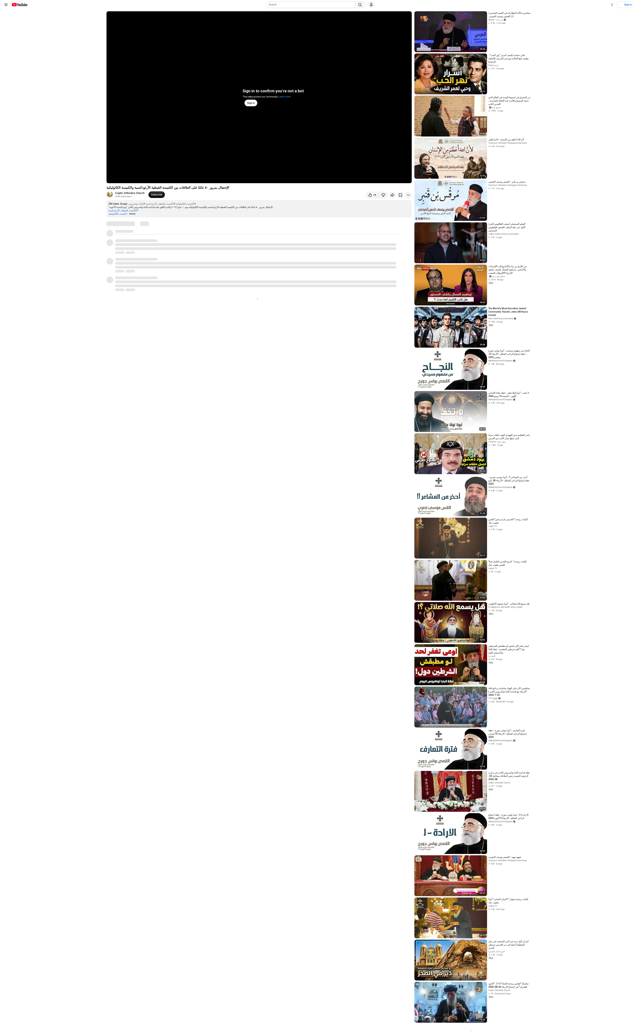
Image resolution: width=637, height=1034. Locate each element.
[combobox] (311, 5)
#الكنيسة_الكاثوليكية (186, 203)
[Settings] (612, 5)
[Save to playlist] (400, 195)
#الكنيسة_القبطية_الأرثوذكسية (160, 203)
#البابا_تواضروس (136, 203)
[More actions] (408, 195)
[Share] (392, 195)
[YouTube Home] (19, 4)
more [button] (132, 213)
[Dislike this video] (383, 195)
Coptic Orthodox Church (129, 193)
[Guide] (6, 5)
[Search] (360, 4)
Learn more (285, 96)
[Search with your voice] (371, 4)
